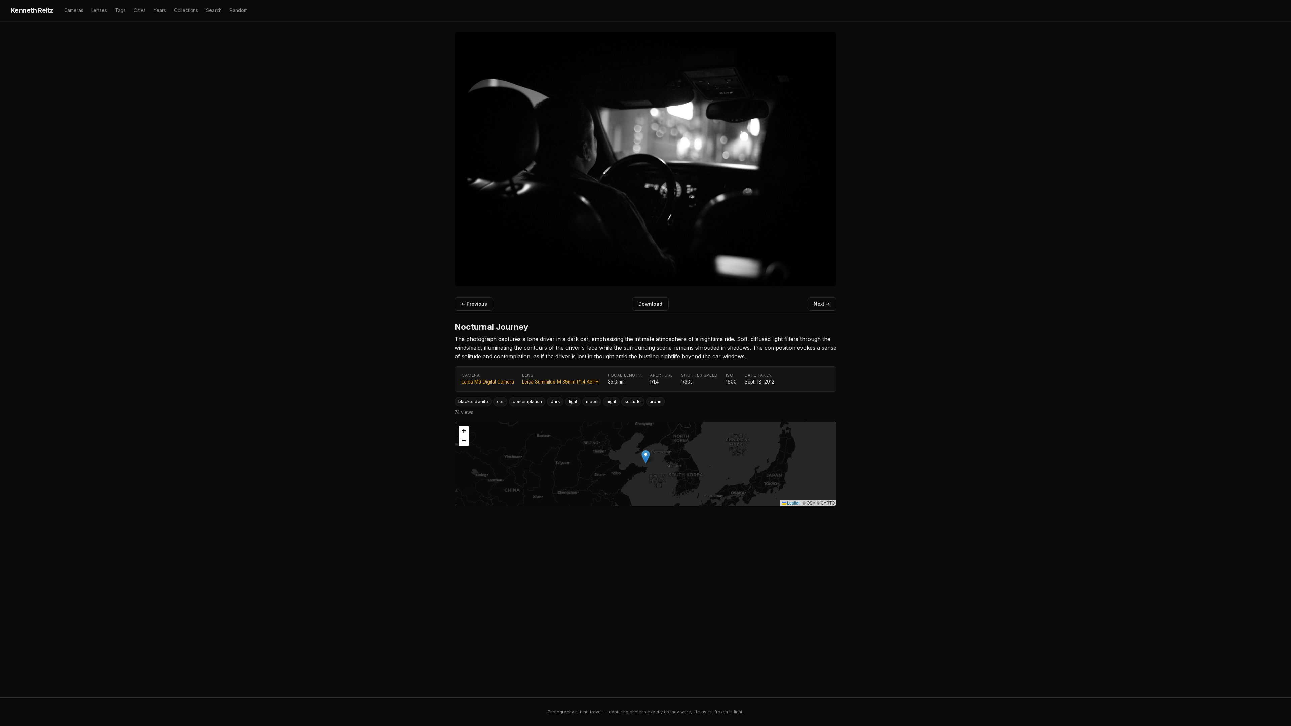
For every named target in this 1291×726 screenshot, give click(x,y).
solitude (633, 401)
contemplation (527, 401)
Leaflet (792, 503)
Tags (120, 10)
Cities (140, 10)
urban (655, 401)
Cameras (73, 10)
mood (592, 401)
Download (650, 304)
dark (555, 401)
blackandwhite (473, 401)
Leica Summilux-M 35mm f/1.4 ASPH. (561, 382)
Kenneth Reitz (32, 10)
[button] (645, 457)
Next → (822, 304)
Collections (186, 10)
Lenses (99, 10)
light (573, 401)
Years (160, 10)
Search (214, 10)
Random (238, 10)
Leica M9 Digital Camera (488, 382)
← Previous (474, 304)
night (611, 401)
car (500, 401)
